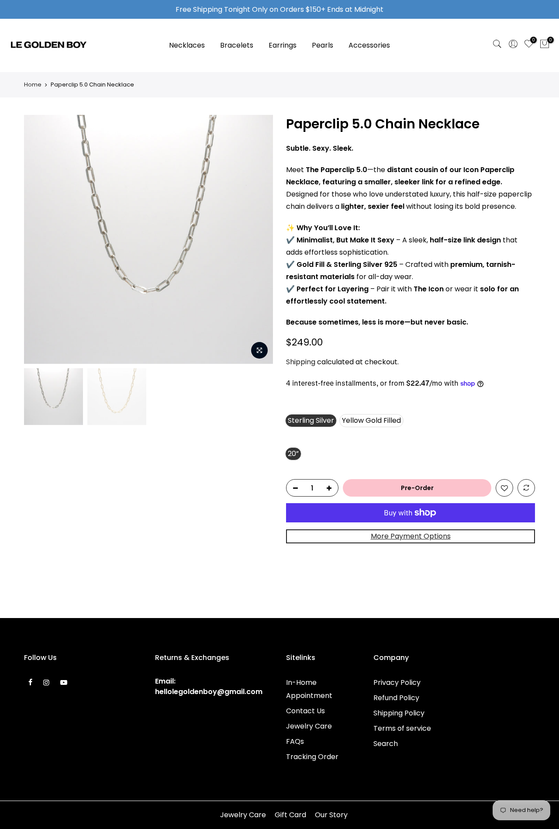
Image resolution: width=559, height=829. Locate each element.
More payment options (411, 536)
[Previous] (39, 239)
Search (385, 744)
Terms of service (402, 728)
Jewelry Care (309, 726)
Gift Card (290, 815)
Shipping (300, 362)
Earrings (283, 45)
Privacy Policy (397, 682)
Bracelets (236, 45)
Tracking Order (312, 757)
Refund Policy (396, 698)
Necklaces (187, 45)
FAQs (295, 741)
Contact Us (305, 711)
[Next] (258, 239)
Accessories (369, 45)
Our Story (331, 815)
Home (32, 85)
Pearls (322, 45)
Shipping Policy (398, 713)
